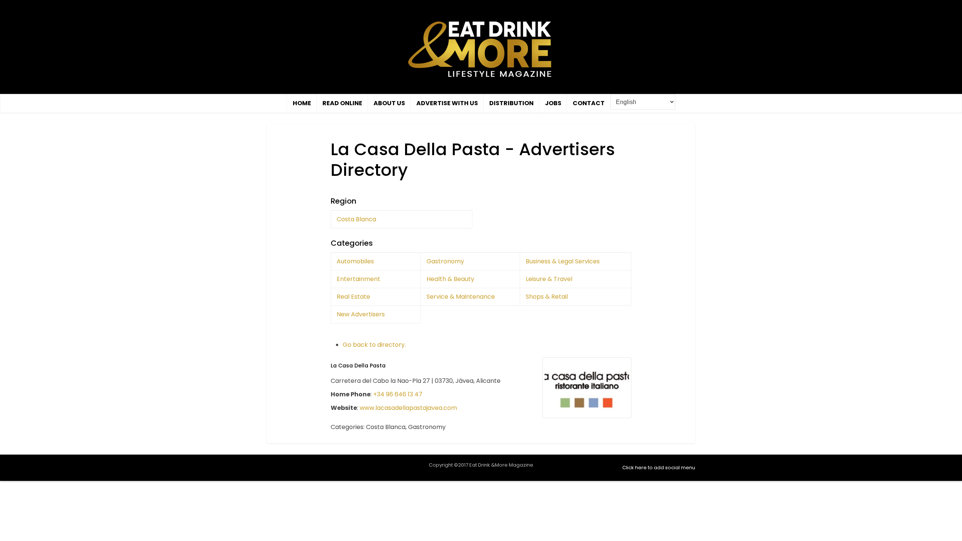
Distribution (511, 103)
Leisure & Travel (549, 279)
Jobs (553, 103)
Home (302, 103)
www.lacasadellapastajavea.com (408, 407)
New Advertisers (361, 314)
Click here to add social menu (658, 467)
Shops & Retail (547, 296)
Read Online (342, 103)
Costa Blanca (356, 219)
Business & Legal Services (563, 261)
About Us (389, 103)
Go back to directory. (374, 344)
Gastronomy (445, 261)
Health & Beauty (450, 279)
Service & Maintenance (461, 296)
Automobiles (355, 261)
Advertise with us (447, 103)
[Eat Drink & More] (481, 48)
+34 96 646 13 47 (397, 394)
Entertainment (358, 279)
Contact (589, 103)
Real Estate (353, 296)
